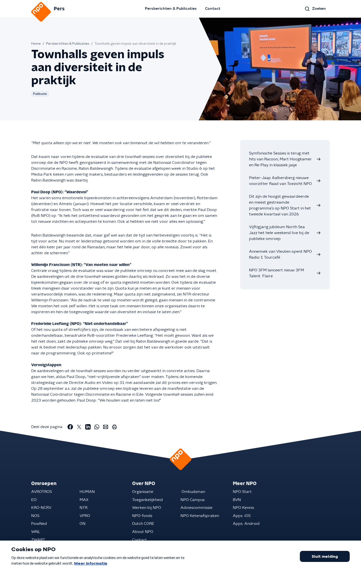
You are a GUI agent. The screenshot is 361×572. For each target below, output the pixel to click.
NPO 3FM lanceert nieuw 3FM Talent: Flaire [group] (276, 273)
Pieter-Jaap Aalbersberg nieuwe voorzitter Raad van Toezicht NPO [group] (280, 181)
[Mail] (106, 427)
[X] (79, 427)
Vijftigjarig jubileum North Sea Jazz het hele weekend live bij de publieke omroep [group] (279, 233)
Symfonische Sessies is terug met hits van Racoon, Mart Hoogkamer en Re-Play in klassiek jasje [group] (280, 159)
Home (36, 43)
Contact (212, 9)
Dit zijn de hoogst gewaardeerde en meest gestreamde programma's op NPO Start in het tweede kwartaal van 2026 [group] (280, 205)
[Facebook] (70, 427)
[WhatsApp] (97, 427)
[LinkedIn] (88, 427)
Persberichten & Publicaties (171, 9)
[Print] (114, 427)
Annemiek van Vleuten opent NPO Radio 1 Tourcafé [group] (280, 254)
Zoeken (319, 9)
